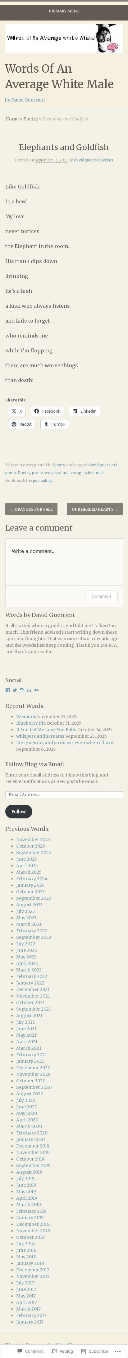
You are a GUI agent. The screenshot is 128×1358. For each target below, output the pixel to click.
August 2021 (29, 1015)
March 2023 (28, 924)
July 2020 (25, 1100)
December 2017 (32, 1270)
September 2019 (33, 1165)
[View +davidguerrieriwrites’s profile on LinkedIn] (29, 690)
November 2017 (32, 1276)
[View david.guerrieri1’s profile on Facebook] (7, 690)
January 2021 (30, 1061)
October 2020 (30, 1081)
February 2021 (31, 1054)
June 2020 (26, 1107)
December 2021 (33, 989)
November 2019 (33, 1152)
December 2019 (32, 1146)
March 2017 (28, 1309)
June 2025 (26, 859)
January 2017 (29, 1322)
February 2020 (32, 1133)
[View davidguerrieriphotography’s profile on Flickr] (36, 690)
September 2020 (34, 1087)
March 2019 (28, 1204)
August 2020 (29, 1094)
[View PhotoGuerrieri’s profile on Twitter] (14, 690)
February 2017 (31, 1315)
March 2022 (29, 970)
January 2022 (30, 983)
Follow (18, 811)
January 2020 (30, 1139)
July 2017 (25, 1283)
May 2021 (26, 1035)
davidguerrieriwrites (93, 160)
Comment (101, 596)
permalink (42, 480)
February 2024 (32, 878)
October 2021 (30, 1002)
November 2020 (33, 1074)
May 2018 (26, 1257)
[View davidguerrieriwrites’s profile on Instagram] (22, 690)
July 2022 (25, 944)
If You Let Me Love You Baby (46, 729)
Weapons (26, 716)
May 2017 (26, 1296)
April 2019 (26, 1198)
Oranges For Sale (31, 509)
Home (12, 119)
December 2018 (33, 1224)
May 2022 (26, 957)
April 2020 (27, 1120)
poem (10, 472)
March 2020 (29, 1126)
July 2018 (25, 1244)
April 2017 (26, 1302)
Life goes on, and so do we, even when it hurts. (65, 742)
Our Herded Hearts (95, 509)
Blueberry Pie (31, 723)
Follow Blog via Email (34, 764)
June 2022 (26, 950)
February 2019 (31, 1211)
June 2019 (26, 1185)
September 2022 (33, 937)
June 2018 (26, 1250)
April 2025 (27, 865)
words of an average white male (75, 472)
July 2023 (25, 911)
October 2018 (30, 1237)
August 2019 (29, 1172)
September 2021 (33, 1009)
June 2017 (26, 1289)
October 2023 (30, 891)
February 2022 (31, 976)
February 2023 (31, 931)
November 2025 (33, 839)
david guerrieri (102, 465)
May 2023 (26, 918)
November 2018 (33, 1231)
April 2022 (27, 963)
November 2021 (33, 996)
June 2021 (26, 1028)
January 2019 (30, 1217)
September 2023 (33, 898)
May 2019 (26, 1191)
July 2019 (25, 1178)
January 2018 (30, 1263)
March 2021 (28, 1048)
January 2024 (30, 885)
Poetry (30, 119)
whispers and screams (40, 736)
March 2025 (29, 872)
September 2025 (33, 852)
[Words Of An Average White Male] (64, 38)
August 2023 (29, 905)
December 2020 (33, 1068)
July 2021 (25, 1022)
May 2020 (26, 1113)
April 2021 (27, 1041)
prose (37, 472)
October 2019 (30, 1159)
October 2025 (30, 846)
